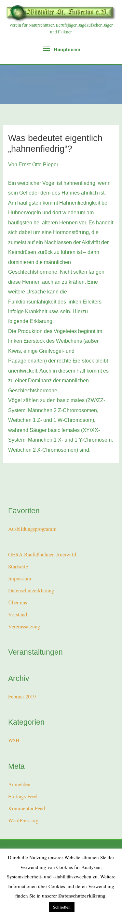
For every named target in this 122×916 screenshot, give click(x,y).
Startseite (18, 566)
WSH (14, 740)
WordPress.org (23, 820)
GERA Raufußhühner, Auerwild (42, 554)
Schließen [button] (62, 907)
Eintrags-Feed (22, 796)
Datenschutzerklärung (31, 590)
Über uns (17, 602)
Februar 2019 (22, 696)
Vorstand (17, 614)
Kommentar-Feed (26, 808)
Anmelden (19, 784)
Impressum (19, 578)
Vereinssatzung (24, 626)
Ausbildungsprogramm (32, 528)
